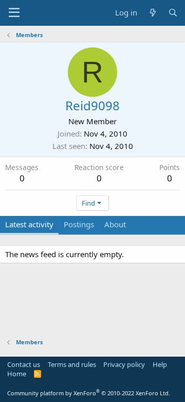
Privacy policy (124, 364)
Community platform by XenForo (88, 393)
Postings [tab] (79, 224)
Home (16, 373)
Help (160, 364)
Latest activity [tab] (29, 224)
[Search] (173, 12)
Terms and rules (72, 364)
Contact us (23, 364)
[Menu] (14, 13)
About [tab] (115, 224)
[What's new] (152, 12)
